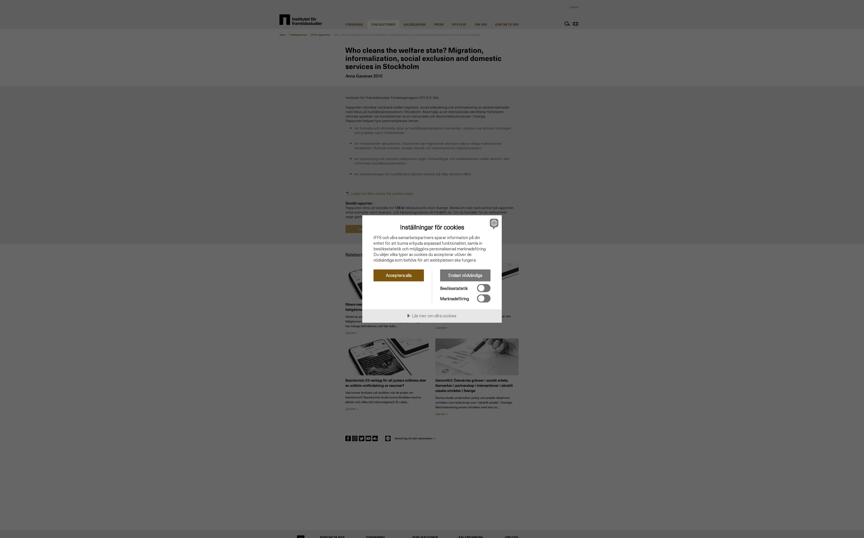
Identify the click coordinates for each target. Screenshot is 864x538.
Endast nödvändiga (465, 275)
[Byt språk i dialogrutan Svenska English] (493, 223)
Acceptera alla (399, 275)
